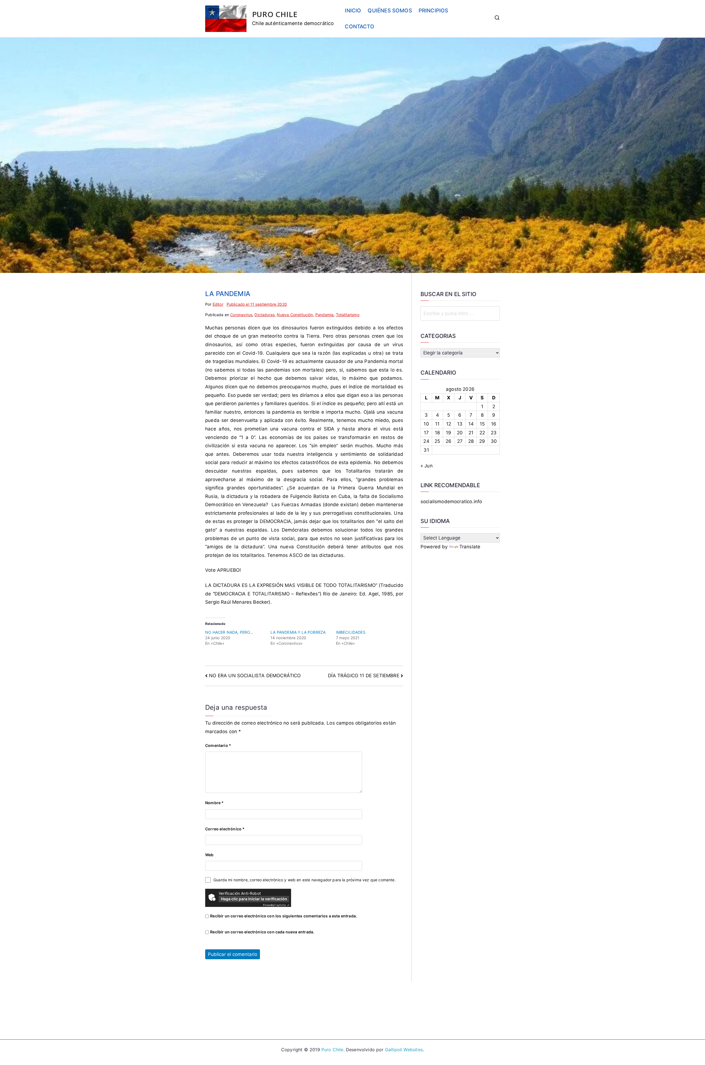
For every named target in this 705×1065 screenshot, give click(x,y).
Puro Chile (332, 1049)
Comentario (218, 745)
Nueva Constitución (295, 314)
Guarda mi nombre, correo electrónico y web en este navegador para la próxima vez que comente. (304, 879)
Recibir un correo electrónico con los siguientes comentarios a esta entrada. (283, 916)
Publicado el (257, 304)
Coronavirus (241, 314)
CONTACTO (359, 26)
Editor (218, 304)
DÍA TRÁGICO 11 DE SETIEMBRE (363, 675)
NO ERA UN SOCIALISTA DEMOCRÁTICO (255, 675)
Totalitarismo (347, 314)
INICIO (353, 10)
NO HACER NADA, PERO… (229, 632)
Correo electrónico (225, 828)
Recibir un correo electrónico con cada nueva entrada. (262, 931)
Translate (470, 546)
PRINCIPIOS (433, 10)
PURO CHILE (274, 14)
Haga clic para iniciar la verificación (254, 898)
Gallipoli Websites (404, 1049)
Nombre (214, 802)
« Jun (427, 465)
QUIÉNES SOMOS (390, 10)
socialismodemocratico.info (451, 501)
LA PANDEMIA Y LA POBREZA (298, 632)
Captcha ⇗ (276, 905)
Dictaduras (264, 314)
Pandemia (324, 314)
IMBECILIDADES (350, 632)
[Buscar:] (460, 313)
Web (209, 854)
